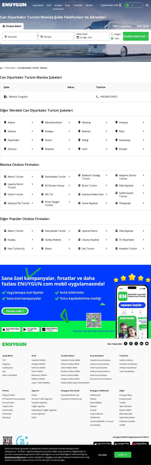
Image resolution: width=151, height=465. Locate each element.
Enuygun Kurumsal (70, 390)
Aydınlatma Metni (127, 417)
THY (4, 360)
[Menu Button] (134, 5)
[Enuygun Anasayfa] (14, 5)
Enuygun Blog (125, 395)
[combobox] (21, 38)
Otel (34, 355)
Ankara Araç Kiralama (99, 364)
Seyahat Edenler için (70, 395)
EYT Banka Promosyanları (13, 399)
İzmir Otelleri (37, 371)
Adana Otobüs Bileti (70, 375)
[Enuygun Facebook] (125, 344)
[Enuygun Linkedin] (141, 344)
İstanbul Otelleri (39, 360)
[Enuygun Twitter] (136, 344)
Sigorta (35, 390)
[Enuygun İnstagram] (131, 344)
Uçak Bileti (7, 355)
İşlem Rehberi (125, 406)
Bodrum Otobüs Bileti (70, 371)
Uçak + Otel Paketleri (41, 382)
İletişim (93, 399)
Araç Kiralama (97, 355)
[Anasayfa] (1, 68)
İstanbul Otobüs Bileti (70, 360)
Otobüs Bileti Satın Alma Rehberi (75, 382)
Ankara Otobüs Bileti (70, 364)
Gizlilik (122, 425)
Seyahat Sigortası (39, 402)
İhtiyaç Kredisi (8, 395)
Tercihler (102, 454)
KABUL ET (122, 454)
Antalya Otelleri (38, 364)
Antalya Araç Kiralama (100, 371)
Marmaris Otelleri (39, 375)
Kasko (34, 395)
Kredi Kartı (7, 413)
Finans (5, 390)
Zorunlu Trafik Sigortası (42, 399)
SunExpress (7, 367)
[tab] (12, 26)
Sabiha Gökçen (126, 360)
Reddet (49, 457)
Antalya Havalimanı (128, 367)
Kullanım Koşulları (127, 421)
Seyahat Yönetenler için (71, 399)
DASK (34, 417)
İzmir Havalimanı (126, 371)
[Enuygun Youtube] (147, 344)
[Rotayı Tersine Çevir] (38, 36)
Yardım (122, 402)
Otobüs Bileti (9, 68)
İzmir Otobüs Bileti (69, 367)
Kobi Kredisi (7, 410)
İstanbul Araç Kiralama (100, 360)
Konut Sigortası (38, 413)
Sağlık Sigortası (38, 406)
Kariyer (93, 410)
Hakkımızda (95, 395)
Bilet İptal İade (125, 413)
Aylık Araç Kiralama (98, 375)
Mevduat (6, 417)
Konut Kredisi (8, 402)
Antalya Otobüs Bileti (70, 378)
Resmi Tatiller (125, 410)
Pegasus (6, 364)
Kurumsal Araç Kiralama (100, 378)
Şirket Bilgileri (96, 402)
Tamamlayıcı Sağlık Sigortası (44, 410)
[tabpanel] (75, 36)
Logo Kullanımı (96, 413)
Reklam (93, 406)
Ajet (4, 371)
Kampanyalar (125, 399)
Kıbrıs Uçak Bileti (9, 375)
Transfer (123, 355)
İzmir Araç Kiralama (98, 367)
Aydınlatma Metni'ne (15, 457)
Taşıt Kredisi (7, 406)
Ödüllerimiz (95, 417)
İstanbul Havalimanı (128, 364)
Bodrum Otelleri (39, 367)
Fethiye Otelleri (38, 378)
